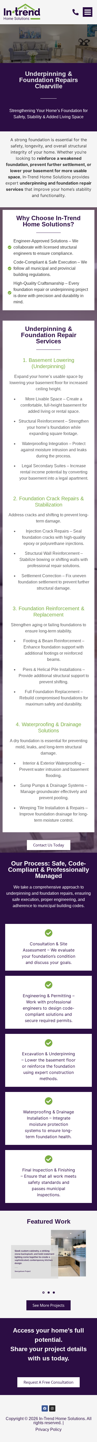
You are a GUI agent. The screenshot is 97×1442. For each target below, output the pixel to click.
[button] (43, 1293)
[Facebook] (45, 1408)
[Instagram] (52, 1408)
